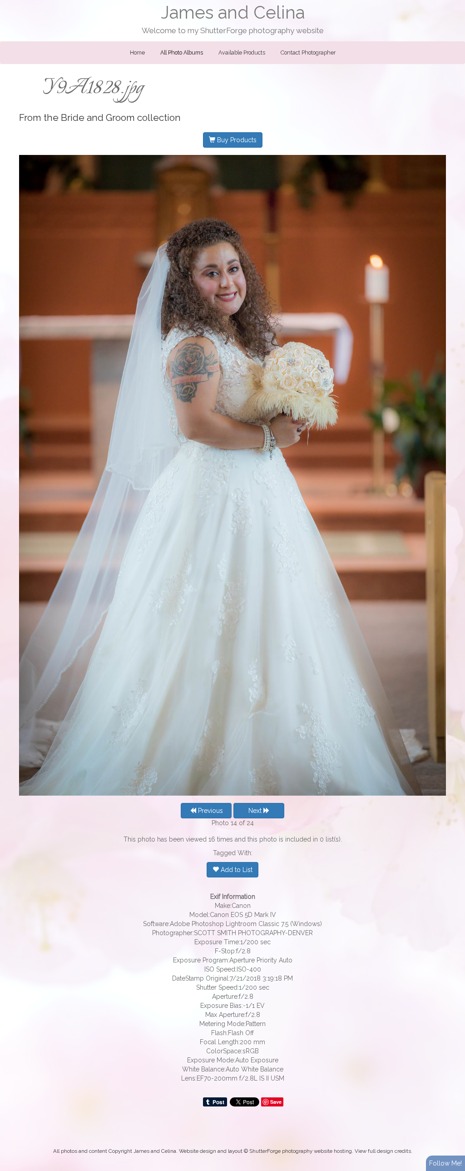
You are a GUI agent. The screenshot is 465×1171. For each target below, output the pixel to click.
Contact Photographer (308, 53)
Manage (453, 4)
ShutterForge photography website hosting (300, 1151)
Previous (209, 810)
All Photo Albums (181, 53)
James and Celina (233, 12)
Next (255, 810)
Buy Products (236, 140)
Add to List (235, 869)
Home (137, 53)
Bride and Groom (98, 117)
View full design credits (383, 1151)
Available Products (241, 53)
